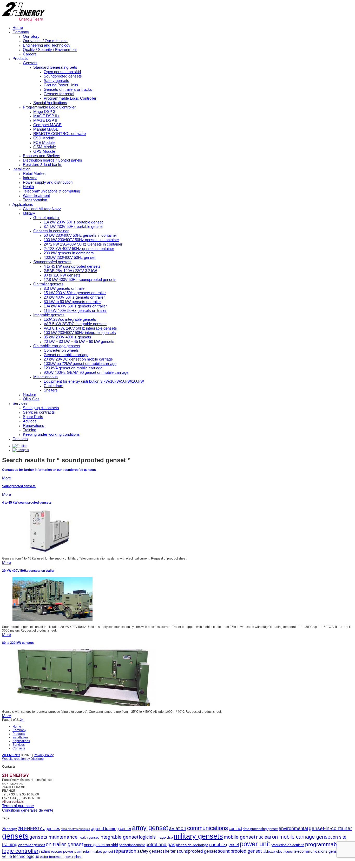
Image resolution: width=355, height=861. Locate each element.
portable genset (224, 844)
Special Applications (50, 102)
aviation (177, 828)
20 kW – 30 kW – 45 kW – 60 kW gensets (79, 341)
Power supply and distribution (48, 182)
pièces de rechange (192, 845)
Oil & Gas (31, 399)
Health (28, 186)
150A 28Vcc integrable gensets (70, 319)
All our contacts (13, 802)
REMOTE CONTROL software (59, 133)
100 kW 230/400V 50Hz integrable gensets (80, 332)
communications (207, 828)
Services (20, 403)
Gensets (30, 63)
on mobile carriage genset (302, 837)
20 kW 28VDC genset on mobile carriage (78, 359)
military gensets (198, 836)
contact (235, 828)
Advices (30, 421)
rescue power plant (66, 851)
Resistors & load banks (42, 164)
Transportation (35, 200)
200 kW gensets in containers (69, 253)
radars (44, 851)
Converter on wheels (61, 350)
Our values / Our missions (45, 40)
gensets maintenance (53, 837)
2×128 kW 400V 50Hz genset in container (79, 248)
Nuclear (29, 394)
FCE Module (44, 142)
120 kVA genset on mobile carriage (73, 368)
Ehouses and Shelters (41, 155)
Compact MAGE (47, 125)
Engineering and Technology (46, 45)
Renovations (33, 425)
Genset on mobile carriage (66, 354)
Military (29, 213)
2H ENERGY (11, 755)
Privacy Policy (44, 755)
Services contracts (39, 412)
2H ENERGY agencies (39, 828)
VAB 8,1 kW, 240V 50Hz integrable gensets (80, 328)
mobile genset (239, 837)
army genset (150, 827)
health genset (88, 837)
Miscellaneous (45, 377)
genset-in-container (330, 828)
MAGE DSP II (45, 120)
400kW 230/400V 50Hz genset (69, 257)
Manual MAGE (45, 129)
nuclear (263, 837)
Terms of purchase (18, 806)
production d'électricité (287, 845)
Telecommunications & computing (51, 191)
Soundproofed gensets (63, 76)
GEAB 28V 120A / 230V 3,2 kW (70, 270)
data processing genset (260, 829)
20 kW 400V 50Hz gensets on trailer (74, 297)
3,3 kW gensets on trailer (65, 288)
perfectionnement (132, 845)
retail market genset (98, 851)
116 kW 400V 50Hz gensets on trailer (75, 310)
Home (17, 27)
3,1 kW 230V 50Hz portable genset (73, 226)
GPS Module (44, 151)
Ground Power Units (61, 85)
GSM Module (44, 147)
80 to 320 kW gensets (62, 275)
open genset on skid (101, 845)
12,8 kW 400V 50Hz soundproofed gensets (80, 279)
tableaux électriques (277, 851)
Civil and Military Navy (42, 209)
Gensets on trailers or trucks (68, 89)
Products (20, 58)
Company (20, 32)
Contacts (20, 438)
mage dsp (164, 837)
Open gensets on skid (62, 71)
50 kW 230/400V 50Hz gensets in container (80, 235)
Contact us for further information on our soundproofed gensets (49, 470)
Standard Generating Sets (55, 67)
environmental (293, 828)
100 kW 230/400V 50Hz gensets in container (81, 239)
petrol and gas (160, 844)
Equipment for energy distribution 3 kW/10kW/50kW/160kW (94, 381)
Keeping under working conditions (51, 434)
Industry (30, 178)
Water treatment (36, 195)
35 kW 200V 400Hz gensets (67, 337)
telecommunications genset (316, 851)
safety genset (149, 851)
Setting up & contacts (41, 408)
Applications (22, 204)
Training (29, 430)
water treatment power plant (61, 857)
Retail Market (34, 173)
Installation (21, 169)
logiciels (147, 837)
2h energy (9, 829)
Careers (30, 54)
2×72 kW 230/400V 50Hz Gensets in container (83, 244)
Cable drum (53, 385)
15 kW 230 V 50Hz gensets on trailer (75, 293)
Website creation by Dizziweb (23, 759)
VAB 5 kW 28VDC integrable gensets (75, 324)
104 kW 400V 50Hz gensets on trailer (75, 306)
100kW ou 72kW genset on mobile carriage (80, 363)
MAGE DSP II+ (46, 116)
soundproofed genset (196, 851)
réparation (125, 851)
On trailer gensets (48, 284)
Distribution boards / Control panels (52, 160)
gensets (15, 836)
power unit (255, 843)
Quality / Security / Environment (50, 49)
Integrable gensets (48, 315)
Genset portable (46, 217)
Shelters (51, 390)
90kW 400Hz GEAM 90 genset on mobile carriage (86, 372)
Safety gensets (56, 80)
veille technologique (20, 856)
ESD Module (44, 138)
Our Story (31, 36)
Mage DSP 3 (44, 111)
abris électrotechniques (75, 829)
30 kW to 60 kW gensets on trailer (72, 301)
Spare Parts (33, 416)
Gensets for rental (59, 94)
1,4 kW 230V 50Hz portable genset (73, 222)
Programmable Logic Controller (70, 98)
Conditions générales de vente (27, 810)
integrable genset (119, 837)
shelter (169, 851)
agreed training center (111, 828)
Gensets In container (51, 231)
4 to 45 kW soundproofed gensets (72, 266)
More (6, 478)
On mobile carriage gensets (56, 346)
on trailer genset (31, 845)
